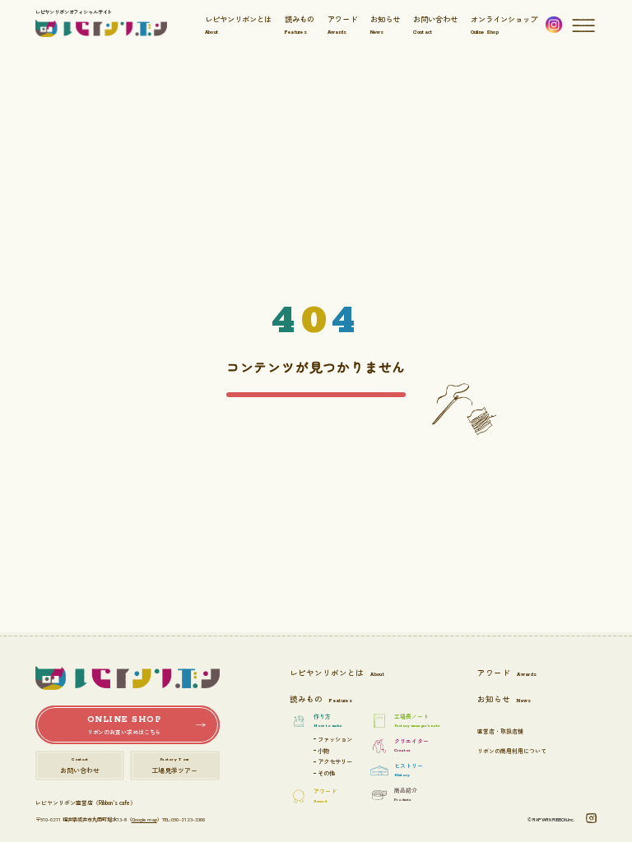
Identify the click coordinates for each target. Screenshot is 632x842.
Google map (144, 819)
